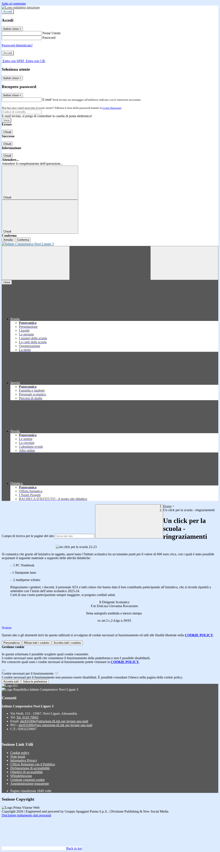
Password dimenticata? (17, 45)
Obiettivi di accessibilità (26, 772)
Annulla (8, 239)
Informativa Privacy (23, 760)
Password (48, 37)
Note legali (17, 756)
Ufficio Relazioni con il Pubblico (32, 764)
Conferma (23, 239)
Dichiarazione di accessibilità (30, 768)
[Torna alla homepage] (110, 244)
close (6, 282)
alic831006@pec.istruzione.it (55, 725)
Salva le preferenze (35, 681)
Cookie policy (19, 753)
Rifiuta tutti (36, 642)
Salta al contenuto (14, 3)
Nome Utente (51, 33)
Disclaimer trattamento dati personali (26, 815)
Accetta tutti (67, 642)
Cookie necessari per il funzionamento (28, 673)
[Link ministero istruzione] (21, 7)
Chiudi (7, 132)
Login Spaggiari (111, 107)
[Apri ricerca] (184, 263)
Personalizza (11, 642)
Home (167, 506)
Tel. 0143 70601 (27, 717)
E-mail (46, 99)
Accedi (7, 11)
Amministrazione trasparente (29, 783)
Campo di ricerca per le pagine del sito (28, 536)
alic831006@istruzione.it (54, 721)
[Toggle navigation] (36, 263)
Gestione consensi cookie (27, 780)
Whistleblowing (21, 776)
